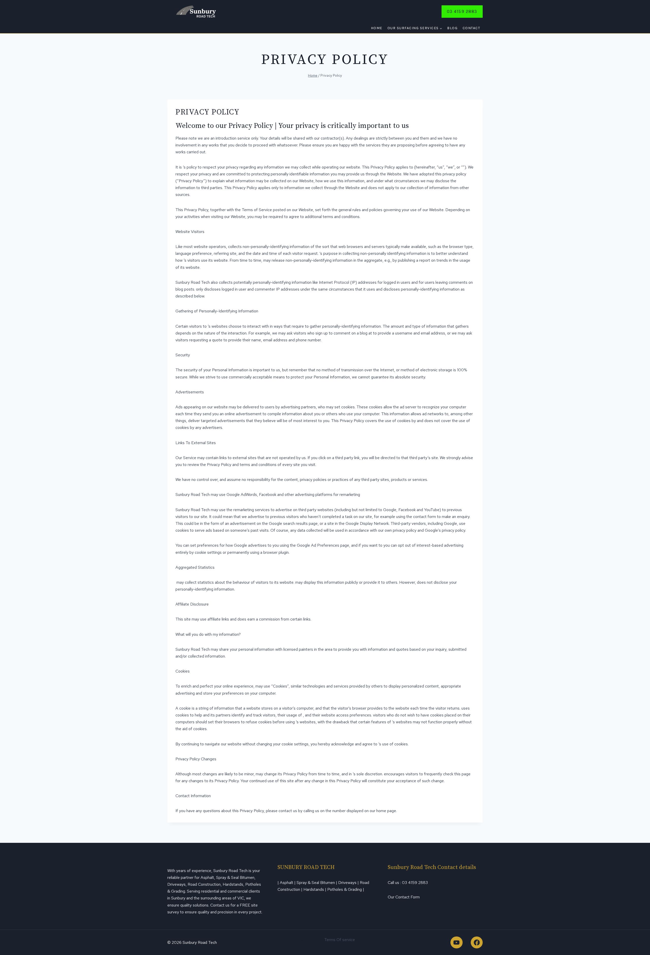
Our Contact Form (404, 897)
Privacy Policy (307, 939)
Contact (471, 28)
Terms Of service (339, 939)
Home (376, 28)
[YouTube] (456, 942)
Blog (452, 28)
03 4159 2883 (462, 11)
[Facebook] (477, 942)
